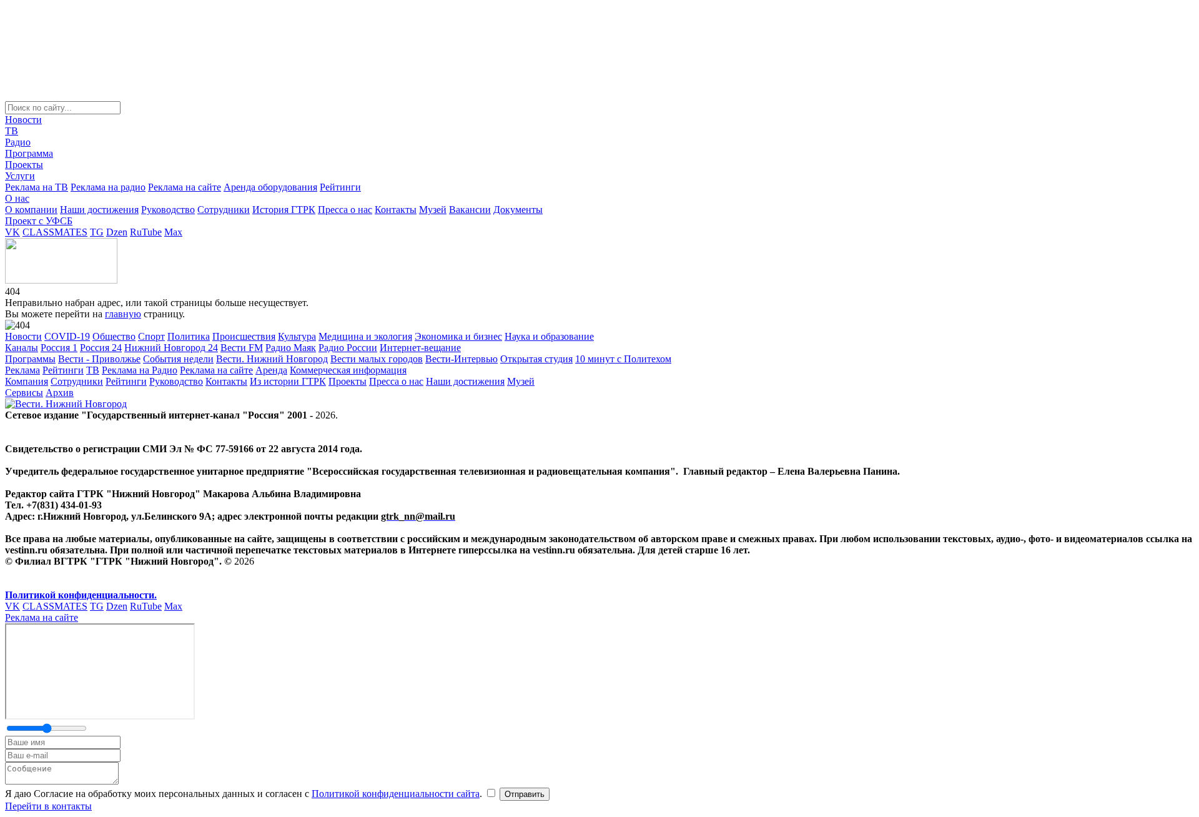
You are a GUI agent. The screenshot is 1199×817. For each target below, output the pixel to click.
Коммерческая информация (348, 370)
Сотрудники (223, 209)
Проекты (24, 164)
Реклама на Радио (139, 370)
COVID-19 (67, 336)
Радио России (347, 347)
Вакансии (470, 209)
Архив (60, 392)
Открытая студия (536, 359)
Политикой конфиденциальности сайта (396, 793)
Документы (518, 209)
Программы (30, 359)
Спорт (151, 336)
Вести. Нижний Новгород (272, 359)
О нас (17, 198)
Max (173, 232)
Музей (433, 209)
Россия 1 (59, 347)
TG (97, 232)
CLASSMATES (54, 232)
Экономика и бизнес (458, 336)
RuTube (146, 232)
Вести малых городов (376, 359)
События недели (178, 359)
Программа (29, 153)
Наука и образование (549, 336)
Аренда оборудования (270, 187)
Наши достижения (99, 209)
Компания (26, 381)
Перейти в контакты (48, 806)
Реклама (22, 370)
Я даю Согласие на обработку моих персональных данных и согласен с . (245, 793)
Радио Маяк (290, 347)
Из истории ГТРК (288, 381)
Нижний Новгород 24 (171, 347)
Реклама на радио (108, 187)
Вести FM (241, 347)
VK (12, 232)
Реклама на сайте (184, 187)
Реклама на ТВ (36, 187)
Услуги (20, 176)
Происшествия (243, 336)
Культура (297, 336)
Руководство (168, 209)
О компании (31, 209)
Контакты (396, 209)
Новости (23, 119)
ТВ (11, 131)
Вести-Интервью (461, 359)
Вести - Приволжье (99, 359)
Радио (18, 142)
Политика (188, 336)
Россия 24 (101, 347)
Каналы (21, 347)
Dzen (116, 232)
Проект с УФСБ (38, 220)
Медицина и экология (365, 336)
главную (123, 314)
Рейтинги (340, 187)
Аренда (271, 370)
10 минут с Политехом (623, 359)
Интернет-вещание (420, 347)
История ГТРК (283, 209)
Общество (114, 336)
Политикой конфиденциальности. (81, 595)
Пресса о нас (345, 209)
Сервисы (24, 392)
